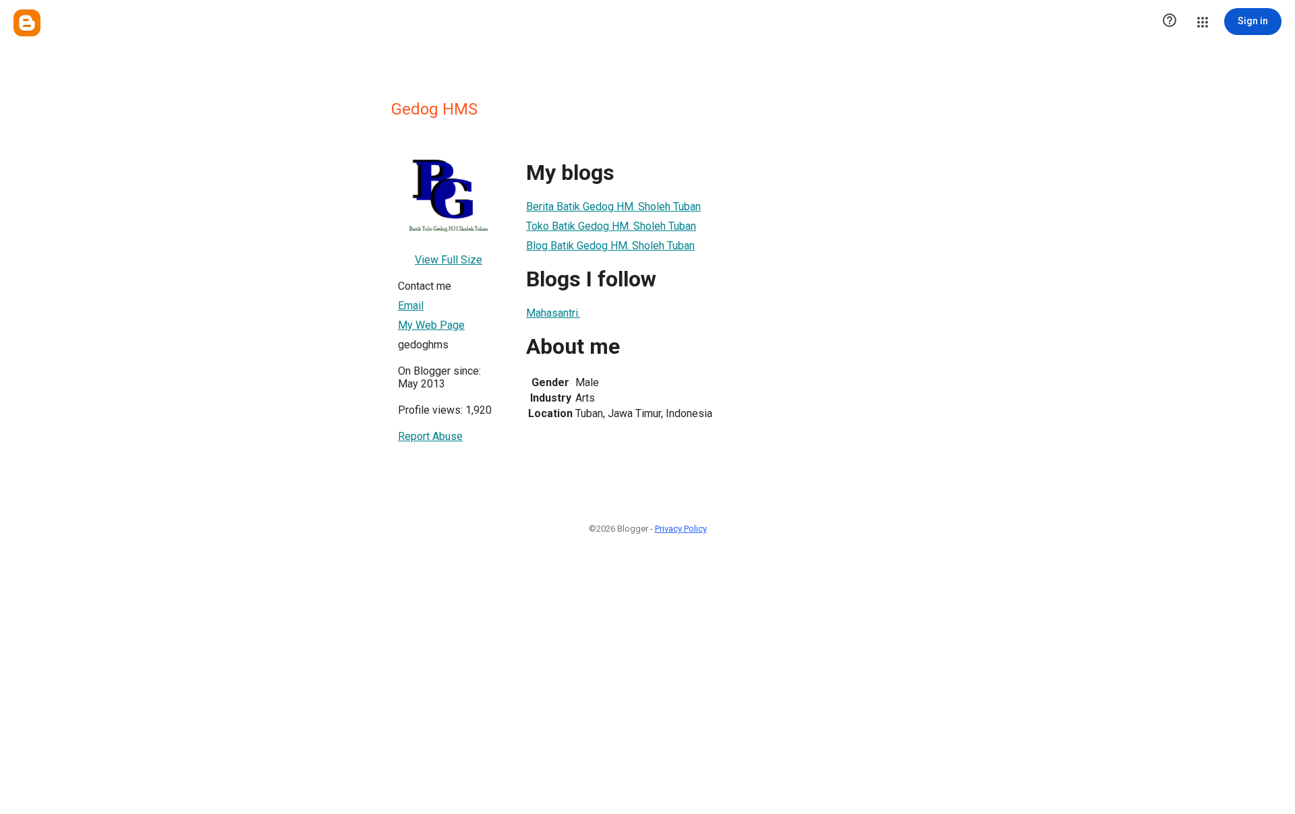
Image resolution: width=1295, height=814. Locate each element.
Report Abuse (430, 436)
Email (411, 305)
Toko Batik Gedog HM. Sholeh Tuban (611, 226)
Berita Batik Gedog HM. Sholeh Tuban (613, 206)
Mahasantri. (553, 313)
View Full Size (448, 259)
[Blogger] (26, 22)
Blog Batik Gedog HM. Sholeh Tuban (610, 245)
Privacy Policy (681, 529)
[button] (1169, 21)
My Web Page (431, 325)
